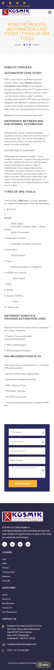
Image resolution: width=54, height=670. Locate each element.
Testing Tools (8, 572)
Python (5, 567)
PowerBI (6, 580)
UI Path (7, 218)
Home (4, 594)
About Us (6, 599)
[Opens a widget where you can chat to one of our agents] (43, 665)
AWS (4, 563)
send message (23, 483)
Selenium (6, 576)
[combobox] (27, 460)
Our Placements (9, 612)
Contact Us (7, 607)
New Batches (8, 603)
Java (4, 559)
